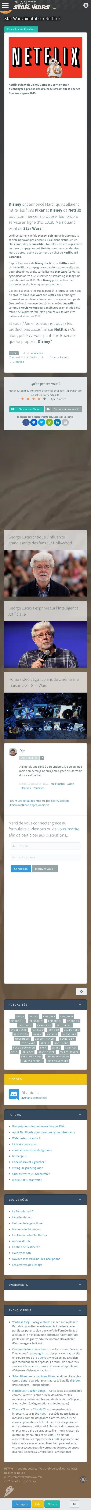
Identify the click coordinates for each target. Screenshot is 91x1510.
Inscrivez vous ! (44, 869)
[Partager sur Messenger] (33, 422)
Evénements (19, 1029)
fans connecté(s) (34, 1095)
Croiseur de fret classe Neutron (31, 1349)
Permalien (38, 787)
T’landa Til (19, 1409)
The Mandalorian (58, 1056)
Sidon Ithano (20, 1376)
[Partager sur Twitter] (41, 422)
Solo (14, 1052)
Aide (37, 1504)
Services (71, 1047)
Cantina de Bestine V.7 (26, 1247)
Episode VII (44, 1025)
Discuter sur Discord (29, 409)
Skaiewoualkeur (19, 805)
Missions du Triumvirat (26, 1229)
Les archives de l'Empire (27, 1265)
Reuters (64, 357)
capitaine (41, 1376)
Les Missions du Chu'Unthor (29, 1235)
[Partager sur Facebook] (26, 422)
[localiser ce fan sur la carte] (42, 758)
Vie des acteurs (58, 1061)
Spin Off (28, 1052)
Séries (56, 1047)
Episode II (66, 1016)
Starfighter (47, 1052)
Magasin (52, 1034)
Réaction (26, 787)
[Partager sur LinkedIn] (57, 422)
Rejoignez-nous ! (14, 1473)
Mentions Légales (26, 1468)
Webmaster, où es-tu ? (26, 1138)
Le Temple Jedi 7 (22, 1211)
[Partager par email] (65, 422)
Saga (43, 1047)
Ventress (45, 1322)
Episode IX (55, 1020)
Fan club (37, 1029)
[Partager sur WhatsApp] (49, 422)
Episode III (17, 1020)
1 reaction (18, 362)
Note (51, 1504)
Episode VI (25, 1025)
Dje (22, 750)
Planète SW (67, 1038)
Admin (70, 783)
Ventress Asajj (20, 1322)
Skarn (54, 801)
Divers (33, 1016)
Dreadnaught (35, 1353)
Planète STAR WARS (34, 5)
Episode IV (36, 1020)
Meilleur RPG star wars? (27, 1180)
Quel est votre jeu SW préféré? (31, 1174)
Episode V (73, 1020)
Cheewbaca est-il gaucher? (29, 1162)
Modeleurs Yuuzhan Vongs (29, 1391)
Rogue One (61, 1043)
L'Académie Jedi (22, 1217)
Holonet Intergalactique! (27, 1223)
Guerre (42, 1357)
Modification (58, 783)
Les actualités (26, 801)
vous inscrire (68, 828)
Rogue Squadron (24, 1047)
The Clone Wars (31, 1056)
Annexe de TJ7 (21, 1241)
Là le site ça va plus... (25, 1144)
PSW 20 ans (28, 1043)
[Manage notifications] (83, 1479)
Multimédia (22, 1038)
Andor (20, 1016)
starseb (64, 801)
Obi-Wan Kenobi (45, 1038)
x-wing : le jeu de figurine (27, 1168)
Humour (53, 1029)
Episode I (49, 1016)
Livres (37, 1034)
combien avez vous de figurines (32, 1150)
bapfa (33, 805)
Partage (20, 1504)
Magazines (69, 1034)
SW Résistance (69, 1052)
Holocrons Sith (21, 1253)
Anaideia (43, 805)
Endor (76, 1380)
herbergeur (19, 1156)
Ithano (52, 1376)
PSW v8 (8, 1468)
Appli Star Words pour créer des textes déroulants (43, 1132)
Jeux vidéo (21, 1034)
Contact (72, 1468)
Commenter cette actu (66, 409)
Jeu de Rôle (71, 1029)
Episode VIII (64, 1025)
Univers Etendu (32, 1061)
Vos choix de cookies (52, 1468)
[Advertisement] (45, 147)
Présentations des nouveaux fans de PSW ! (38, 1126)
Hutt (42, 1413)
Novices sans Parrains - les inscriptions (36, 1259)
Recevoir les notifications (21, 29)
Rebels (45, 1043)
